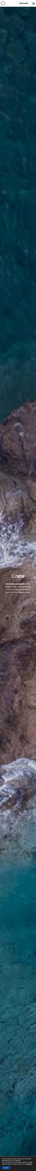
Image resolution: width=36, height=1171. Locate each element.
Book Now (23, 3)
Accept (6, 1168)
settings (29, 1164)
